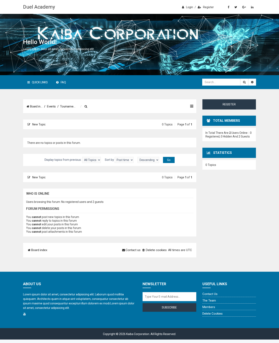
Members (208, 307)
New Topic (39, 124)
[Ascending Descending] (148, 160)
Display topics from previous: (63, 159)
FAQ (63, 82)
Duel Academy (39, 7)
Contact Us (210, 294)
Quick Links (40, 82)
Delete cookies (212, 313)
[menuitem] (86, 106)
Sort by (110, 159)
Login (189, 7)
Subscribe (169, 307)
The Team (209, 300)
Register (208, 7)
